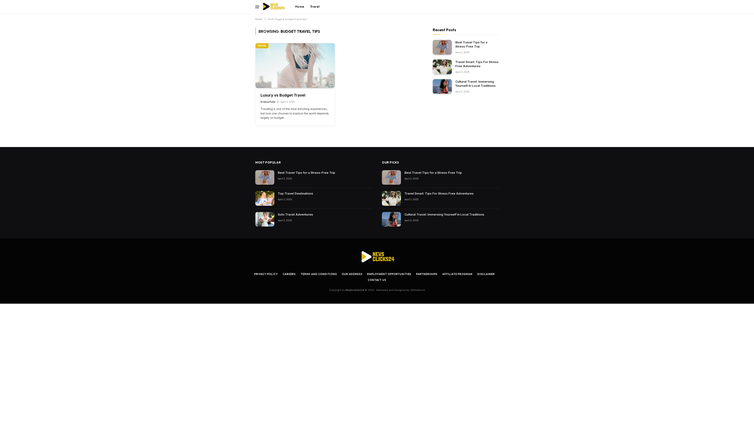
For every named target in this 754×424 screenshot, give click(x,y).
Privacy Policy (266, 274)
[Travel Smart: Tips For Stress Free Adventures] (442, 66)
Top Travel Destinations (295, 193)
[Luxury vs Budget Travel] (295, 65)
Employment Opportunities (389, 274)
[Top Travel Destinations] (264, 198)
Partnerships (426, 274)
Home (299, 6)
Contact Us (377, 279)
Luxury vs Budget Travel (283, 95)
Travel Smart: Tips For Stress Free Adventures (477, 64)
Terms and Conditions (319, 274)
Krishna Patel (268, 101)
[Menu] (257, 6)
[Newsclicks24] (273, 7)
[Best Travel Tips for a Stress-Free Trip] (442, 47)
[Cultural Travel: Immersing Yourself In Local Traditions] (442, 86)
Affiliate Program (457, 274)
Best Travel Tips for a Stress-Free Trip (471, 44)
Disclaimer (486, 274)
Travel (314, 6)
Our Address (352, 274)
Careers (289, 274)
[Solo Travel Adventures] (264, 219)
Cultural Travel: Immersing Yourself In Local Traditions (475, 84)
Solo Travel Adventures (295, 214)
